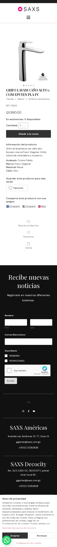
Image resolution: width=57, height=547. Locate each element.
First (7, 327)
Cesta (28, 247)
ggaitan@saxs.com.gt (28, 442)
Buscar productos (28, 225)
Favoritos (28, 236)
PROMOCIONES (16, 360)
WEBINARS (14, 355)
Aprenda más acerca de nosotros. (19, 528)
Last (32, 327)
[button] (17, 188)
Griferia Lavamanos (39, 99)
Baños (21, 99)
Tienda (10, 99)
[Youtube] (34, 411)
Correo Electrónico (16, 334)
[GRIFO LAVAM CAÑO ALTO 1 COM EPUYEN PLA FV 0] (28, 60)
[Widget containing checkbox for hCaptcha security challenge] (27, 370)
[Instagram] (23, 411)
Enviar (11, 380)
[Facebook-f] (28, 411)
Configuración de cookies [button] (28, 543)
